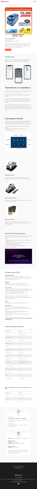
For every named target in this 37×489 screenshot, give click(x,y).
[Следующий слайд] (30, 21)
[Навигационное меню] (35, 1)
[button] (33, 1)
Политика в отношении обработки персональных (17, 481)
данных (25, 481)
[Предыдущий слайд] (6, 21)
